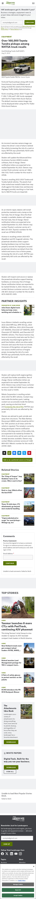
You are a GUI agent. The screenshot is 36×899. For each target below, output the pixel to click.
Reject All (18, 890)
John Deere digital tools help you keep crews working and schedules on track (12, 310)
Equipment (7, 37)
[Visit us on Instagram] (20, 853)
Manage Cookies (18, 884)
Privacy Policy (4, 29)
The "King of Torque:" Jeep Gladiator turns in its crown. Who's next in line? (12, 478)
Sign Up (7, 844)
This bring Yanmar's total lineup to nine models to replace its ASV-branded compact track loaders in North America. (17, 635)
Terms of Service (15, 29)
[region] (18, 881)
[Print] (4, 453)
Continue (10, 563)
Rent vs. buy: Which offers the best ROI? (12, 491)
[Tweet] (24, 453)
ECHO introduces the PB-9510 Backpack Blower (11, 691)
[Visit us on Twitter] (7, 853)
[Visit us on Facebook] (2, 853)
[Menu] (3, 3)
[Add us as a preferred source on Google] (9, 453)
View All (10, 772)
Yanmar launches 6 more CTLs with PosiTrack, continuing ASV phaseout (17, 626)
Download (11, 742)
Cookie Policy (21, 880)
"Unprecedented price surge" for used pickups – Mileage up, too (11, 520)
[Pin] (29, 453)
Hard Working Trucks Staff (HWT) (13, 51)
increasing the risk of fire (14, 407)
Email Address (8, 553)
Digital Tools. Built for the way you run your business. (17, 760)
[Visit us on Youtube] (15, 853)
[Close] (34, 866)
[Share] (14, 453)
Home (4, 620)
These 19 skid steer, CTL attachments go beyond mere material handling (11, 506)
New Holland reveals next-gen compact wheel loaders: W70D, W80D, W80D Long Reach (12, 648)
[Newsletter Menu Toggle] (33, 3)
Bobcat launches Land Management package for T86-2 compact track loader (11, 662)
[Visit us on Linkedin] (11, 853)
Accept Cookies (18, 895)
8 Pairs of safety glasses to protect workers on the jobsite (12, 677)
